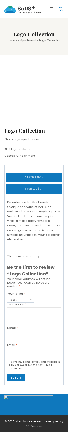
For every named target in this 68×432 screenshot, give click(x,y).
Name (12, 328)
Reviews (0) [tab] (34, 189)
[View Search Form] (61, 9)
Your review (16, 304)
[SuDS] (23, 9)
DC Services (34, 426)
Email (12, 345)
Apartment (28, 156)
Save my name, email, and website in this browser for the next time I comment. (35, 365)
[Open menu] (51, 9)
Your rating (16, 294)
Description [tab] (34, 177)
